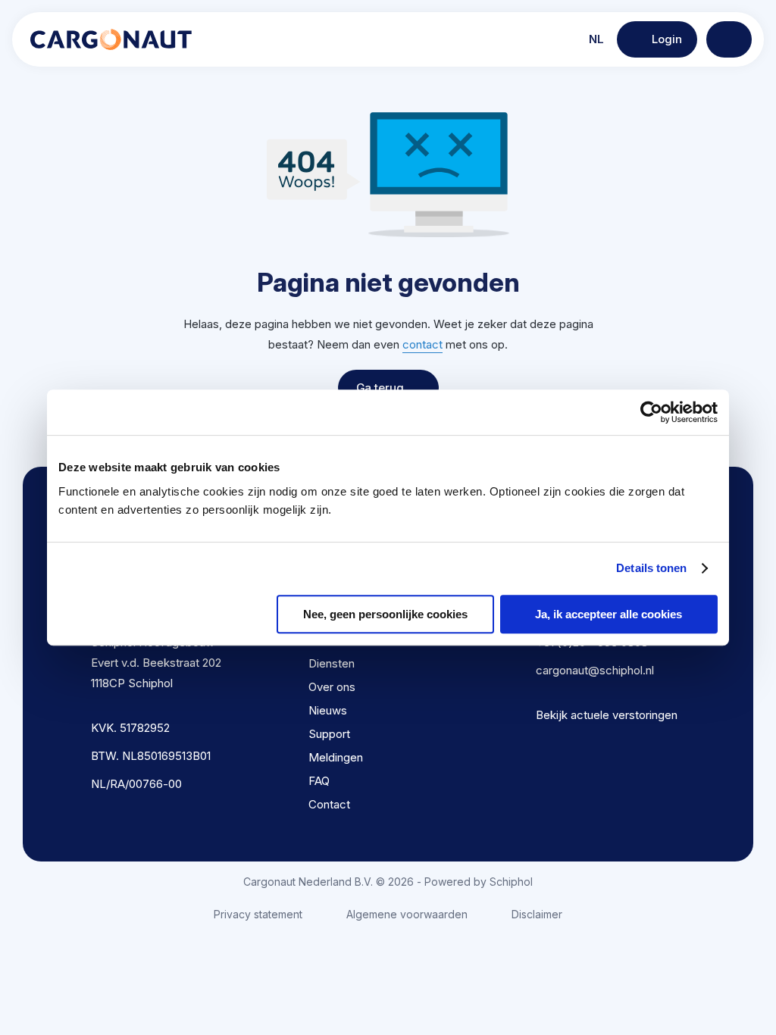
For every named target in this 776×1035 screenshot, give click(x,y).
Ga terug (380, 387)
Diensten (331, 663)
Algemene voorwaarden (407, 914)
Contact (329, 804)
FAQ (319, 781)
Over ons (331, 687)
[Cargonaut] (111, 39)
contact (422, 344)
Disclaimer (537, 914)
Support (329, 734)
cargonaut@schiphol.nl (595, 670)
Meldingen (335, 757)
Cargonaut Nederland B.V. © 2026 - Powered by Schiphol (388, 881)
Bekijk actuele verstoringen (606, 715)
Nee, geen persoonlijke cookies (385, 614)
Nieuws (327, 710)
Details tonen (651, 567)
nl (595, 39)
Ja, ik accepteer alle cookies (608, 614)
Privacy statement (258, 914)
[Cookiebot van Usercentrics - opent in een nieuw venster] (651, 412)
